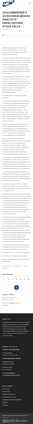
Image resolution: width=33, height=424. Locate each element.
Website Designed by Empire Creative (10, 415)
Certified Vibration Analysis (9, 397)
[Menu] (30, 3)
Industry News (6, 29)
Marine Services (6, 391)
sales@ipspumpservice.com (12, 375)
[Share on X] (8, 279)
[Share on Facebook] (5, 279)
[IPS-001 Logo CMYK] (13, 3)
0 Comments (17, 266)
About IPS (4, 402)
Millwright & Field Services (8, 394)
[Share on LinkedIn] (21, 279)
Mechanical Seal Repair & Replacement (11, 399)
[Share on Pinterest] (16, 279)
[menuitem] (30, 3)
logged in (12, 303)
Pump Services (6, 389)
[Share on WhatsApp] (12, 279)
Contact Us (5, 405)
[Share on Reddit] (24, 279)
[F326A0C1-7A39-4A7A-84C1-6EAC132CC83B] (16, 39)
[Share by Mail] (28, 279)
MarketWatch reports (8, 92)
